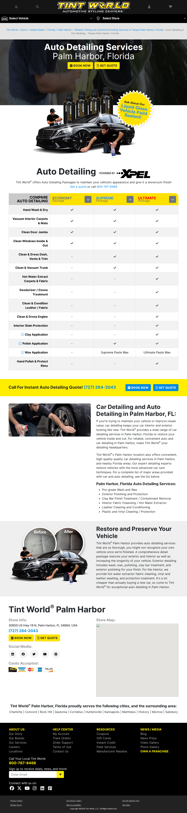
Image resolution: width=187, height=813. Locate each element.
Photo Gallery (149, 747)
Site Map (126, 805)
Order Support (63, 742)
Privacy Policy (16, 800)
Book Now (82, 65)
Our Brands (16, 738)
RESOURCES (106, 729)
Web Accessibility (73, 805)
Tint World (12, 29)
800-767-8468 (107, 186)
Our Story (15, 734)
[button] (16, 6)
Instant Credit (106, 742)
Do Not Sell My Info (130, 800)
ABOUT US (16, 729)
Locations (15, 751)
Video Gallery (149, 742)
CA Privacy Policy (74, 800)
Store (24, 29)
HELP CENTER (63, 729)
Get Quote (108, 65)
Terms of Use (62, 747)
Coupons (103, 734)
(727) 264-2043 (100, 387)
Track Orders (62, 738)
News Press (148, 738)
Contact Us (60, 751)
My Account (61, 734)
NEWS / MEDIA (151, 729)
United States (37, 29)
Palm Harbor (65, 29)
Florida (51, 29)
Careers (14, 747)
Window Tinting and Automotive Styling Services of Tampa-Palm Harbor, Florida (119, 29)
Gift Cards (104, 738)
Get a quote (78, 186)
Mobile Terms (16, 805)
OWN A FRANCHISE (154, 751)
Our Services (17, 742)
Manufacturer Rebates (112, 751)
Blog (143, 734)
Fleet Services (106, 747)
